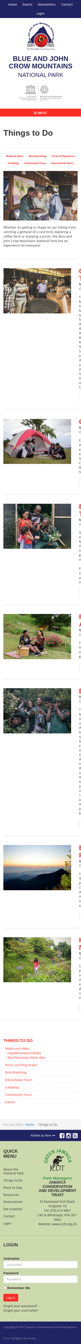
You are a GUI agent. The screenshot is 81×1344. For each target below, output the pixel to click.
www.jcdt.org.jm (64, 1224)
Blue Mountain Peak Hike (26, 1057)
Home (12, 4)
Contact (67, 4)
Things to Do (12, 1180)
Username (11, 1258)
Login (40, 13)
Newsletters (47, 4)
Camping (13, 163)
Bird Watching (37, 156)
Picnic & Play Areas (63, 156)
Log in (10, 1297)
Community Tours (35, 163)
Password (10, 1273)
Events (27, 4)
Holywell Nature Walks (24, 1053)
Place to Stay (12, 1187)
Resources (11, 1195)
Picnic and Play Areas (21, 1065)
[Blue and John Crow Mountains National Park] (41, 36)
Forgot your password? (20, 1306)
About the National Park (13, 1171)
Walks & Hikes (14, 156)
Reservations (13, 1202)
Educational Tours (62, 163)
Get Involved (12, 1209)
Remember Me (18, 1288)
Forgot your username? (20, 1310)
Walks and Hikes (17, 1048)
